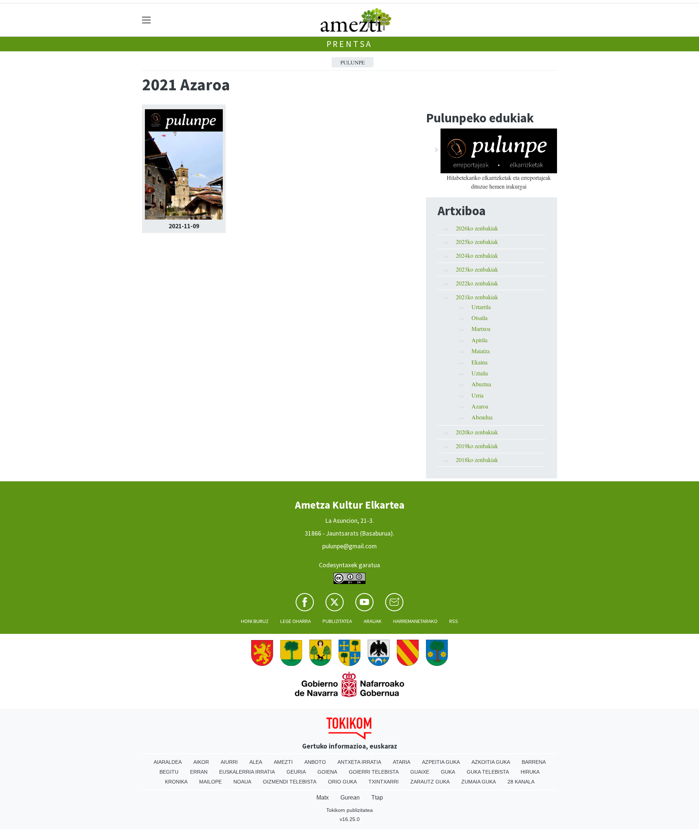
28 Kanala (521, 782)
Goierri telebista (374, 772)
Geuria (296, 772)
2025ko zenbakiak (477, 241)
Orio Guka (342, 782)
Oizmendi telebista (289, 782)
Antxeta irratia (359, 762)
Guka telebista (488, 772)
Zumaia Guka (478, 782)
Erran (199, 772)
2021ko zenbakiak (477, 297)
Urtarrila (481, 307)
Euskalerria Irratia (247, 772)
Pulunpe (352, 62)
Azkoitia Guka (490, 762)
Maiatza (480, 351)
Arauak (373, 621)
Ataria (401, 762)
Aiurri (229, 762)
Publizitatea (337, 621)
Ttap (377, 797)
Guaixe (419, 772)
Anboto (315, 762)
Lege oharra (295, 621)
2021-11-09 (184, 226)
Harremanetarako (415, 621)
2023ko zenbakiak (477, 269)
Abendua (482, 417)
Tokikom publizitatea (349, 810)
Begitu (168, 772)
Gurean (350, 797)
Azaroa (479, 406)
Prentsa (350, 44)
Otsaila (479, 317)
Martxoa (480, 328)
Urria (477, 395)
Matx (322, 797)
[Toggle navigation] (146, 19)
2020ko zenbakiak (477, 432)
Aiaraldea (168, 762)
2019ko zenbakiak (477, 446)
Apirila (479, 340)
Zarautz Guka (430, 782)
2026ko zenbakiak (477, 228)
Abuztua (481, 384)
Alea (255, 762)
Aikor (201, 762)
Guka (448, 772)
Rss (453, 621)
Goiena (327, 772)
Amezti (283, 762)
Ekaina (479, 362)
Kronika (176, 782)
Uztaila (479, 373)
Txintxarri (383, 782)
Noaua (242, 782)
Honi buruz (255, 621)
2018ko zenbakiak (477, 459)
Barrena (534, 762)
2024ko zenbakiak (477, 255)
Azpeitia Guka (441, 762)
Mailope (210, 782)
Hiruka (530, 772)
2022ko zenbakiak (477, 283)
